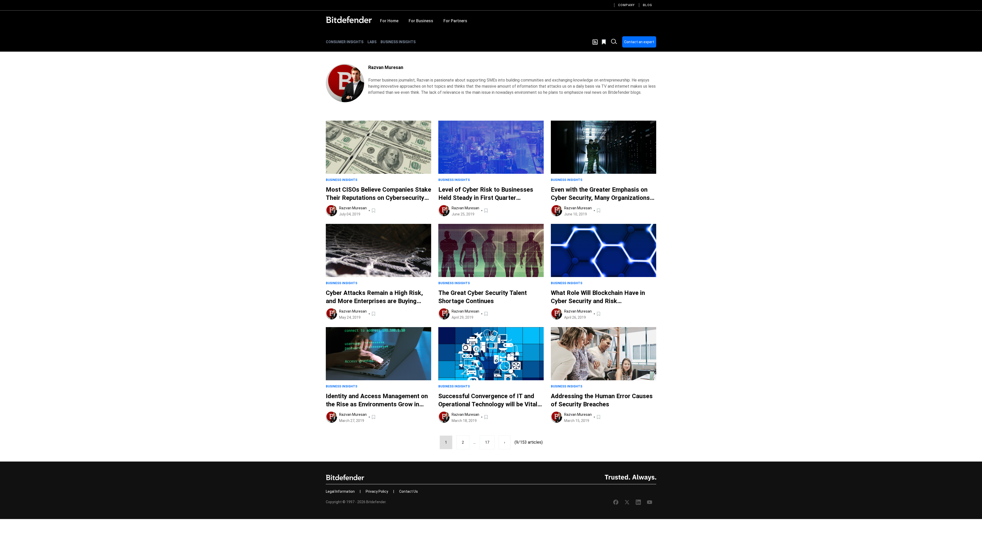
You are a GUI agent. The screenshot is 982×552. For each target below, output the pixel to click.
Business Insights (398, 42)
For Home (389, 20)
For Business (421, 20)
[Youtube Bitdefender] (649, 502)
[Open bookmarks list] (604, 41)
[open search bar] (614, 42)
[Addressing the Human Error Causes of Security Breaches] (603, 353)
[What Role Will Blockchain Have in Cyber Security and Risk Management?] (603, 250)
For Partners (455, 20)
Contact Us (408, 491)
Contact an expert (639, 42)
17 (487, 442)
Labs (371, 42)
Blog (647, 5)
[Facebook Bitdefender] (615, 502)
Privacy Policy (377, 491)
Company (626, 5)
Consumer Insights (344, 42)
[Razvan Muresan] (345, 83)
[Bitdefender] (349, 20)
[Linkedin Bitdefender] (638, 502)
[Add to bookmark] (374, 211)
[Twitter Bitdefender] (627, 502)
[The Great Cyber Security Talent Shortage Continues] (491, 250)
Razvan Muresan (353, 208)
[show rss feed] (595, 42)
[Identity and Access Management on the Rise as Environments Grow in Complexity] (378, 353)
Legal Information (340, 491)
